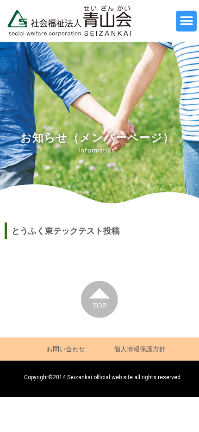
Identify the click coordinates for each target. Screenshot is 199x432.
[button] (186, 21)
